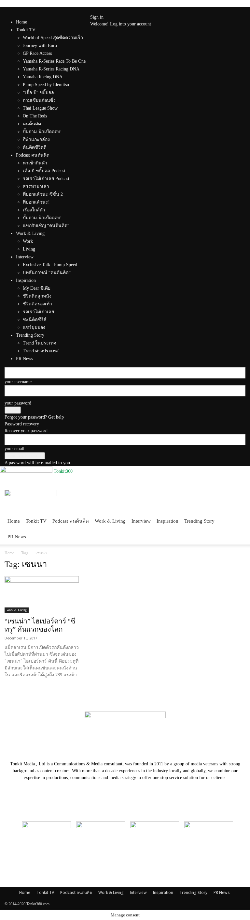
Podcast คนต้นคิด (70, 521)
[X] (101, 10)
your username (18, 381)
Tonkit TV (36, 521)
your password (18, 403)
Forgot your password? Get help (34, 417)
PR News (16, 536)
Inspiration (167, 521)
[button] (237, 497)
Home (21, 22)
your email (14, 448)
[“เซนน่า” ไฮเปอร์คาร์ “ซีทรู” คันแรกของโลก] (42, 594)
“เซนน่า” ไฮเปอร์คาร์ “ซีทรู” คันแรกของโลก (40, 625)
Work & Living (110, 521)
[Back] (109, 10)
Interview (141, 521)
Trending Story (199, 521)
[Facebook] (97, 10)
